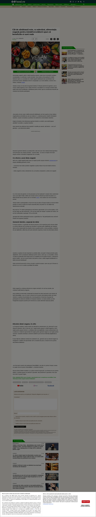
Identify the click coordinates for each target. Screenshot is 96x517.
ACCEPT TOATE (85, 501)
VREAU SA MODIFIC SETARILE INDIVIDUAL (85, 506)
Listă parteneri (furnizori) (48, 504)
